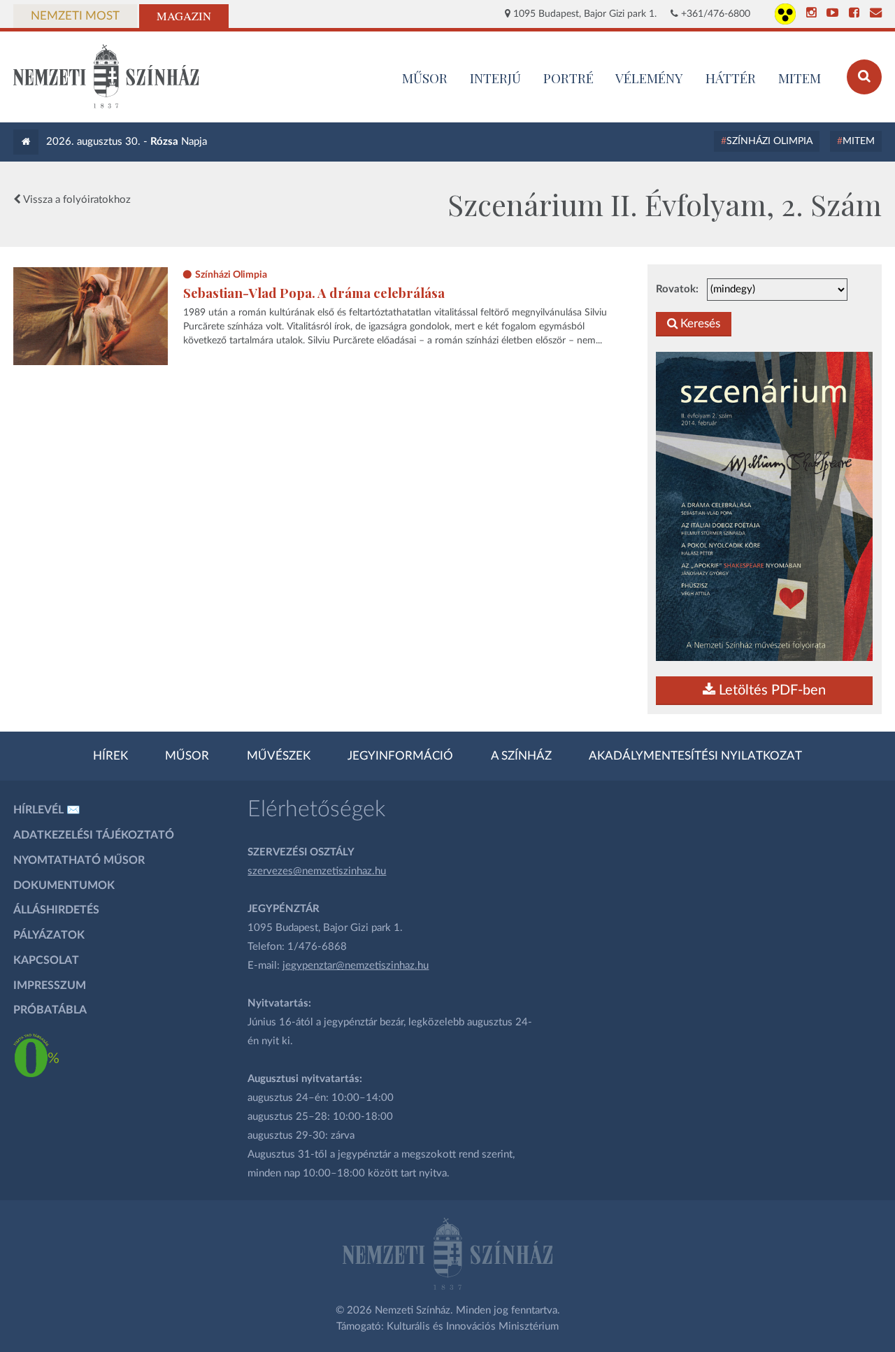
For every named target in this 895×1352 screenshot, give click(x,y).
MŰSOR (425, 78)
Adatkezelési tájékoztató (93, 835)
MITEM (799, 78)
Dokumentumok (64, 885)
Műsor (187, 756)
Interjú (495, 78)
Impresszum (49, 985)
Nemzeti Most (75, 16)
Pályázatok (49, 935)
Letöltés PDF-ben (770, 690)
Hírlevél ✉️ (46, 810)
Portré (568, 78)
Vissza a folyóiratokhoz (76, 199)
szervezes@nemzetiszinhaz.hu (317, 871)
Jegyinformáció (400, 756)
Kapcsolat (46, 960)
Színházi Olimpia (769, 141)
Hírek (110, 756)
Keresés (699, 323)
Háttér (731, 78)
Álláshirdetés (56, 910)
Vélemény (649, 78)
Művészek (278, 756)
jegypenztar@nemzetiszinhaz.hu (355, 965)
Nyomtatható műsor (79, 860)
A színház (521, 756)
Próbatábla (50, 1010)
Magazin (184, 16)
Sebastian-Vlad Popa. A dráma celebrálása (314, 292)
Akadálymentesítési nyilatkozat (695, 756)
